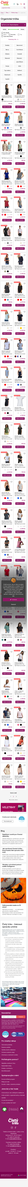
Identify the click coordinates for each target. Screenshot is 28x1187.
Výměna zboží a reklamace (8, 1050)
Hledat (24, 7)
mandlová (21, 99)
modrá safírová (8, 128)
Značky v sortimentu (7, 1068)
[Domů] (2, 12)
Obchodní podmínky (6, 1044)
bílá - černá (15, 470)
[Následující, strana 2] (13, 796)
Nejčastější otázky (6, 1065)
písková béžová (21, 413)
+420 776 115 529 (14, 1144)
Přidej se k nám (5, 1081)
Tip (21, 34)
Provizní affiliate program (8, 1079)
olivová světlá (5, 271)
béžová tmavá (5, 186)
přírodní (5, 243)
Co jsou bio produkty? (7, 1100)
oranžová (18, 215)
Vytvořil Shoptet (23, 1175)
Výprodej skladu (8, 36)
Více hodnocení (8, 821)
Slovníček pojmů (5, 1071)
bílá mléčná (8, 156)
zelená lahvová (8, 696)
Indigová (8, 300)
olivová (18, 156)
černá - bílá (21, 356)
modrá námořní (18, 385)
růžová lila (18, 611)
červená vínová (21, 186)
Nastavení (13, 604)
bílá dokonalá (5, 156)
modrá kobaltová (8, 498)
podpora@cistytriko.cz (15, 1138)
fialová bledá (8, 215)
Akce (5, 34)
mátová (8, 385)
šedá (21, 385)
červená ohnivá (8, 186)
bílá (15, 99)
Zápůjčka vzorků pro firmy (8, 1063)
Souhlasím (14, 599)
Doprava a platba (5, 1047)
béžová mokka (21, 243)
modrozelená (2, 640)
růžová (5, 128)
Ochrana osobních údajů (8, 1052)
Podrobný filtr (12, 39)
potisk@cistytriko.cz (15, 1146)
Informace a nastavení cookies (9, 1055)
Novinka (13, 34)
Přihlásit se (20, 1016)
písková (5, 470)
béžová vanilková (21, 753)
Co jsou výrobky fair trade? (8, 1103)
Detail (7, 107)
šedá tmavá (8, 555)
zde (13, 596)
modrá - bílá (18, 356)
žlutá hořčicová (21, 328)
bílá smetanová (18, 243)
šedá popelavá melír (21, 128)
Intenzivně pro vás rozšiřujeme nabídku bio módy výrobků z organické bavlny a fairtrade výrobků (13, 1095)
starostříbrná (18, 99)
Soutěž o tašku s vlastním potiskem (10, 1084)
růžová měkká (5, 413)
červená (18, 186)
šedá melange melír (8, 243)
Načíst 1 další (13, 792)
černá (2, 99)
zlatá (21, 781)
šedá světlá (18, 696)
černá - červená (15, 356)
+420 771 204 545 (14, 1137)
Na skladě (6, 32)
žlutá (18, 271)
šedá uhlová (8, 611)
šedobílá (18, 128)
